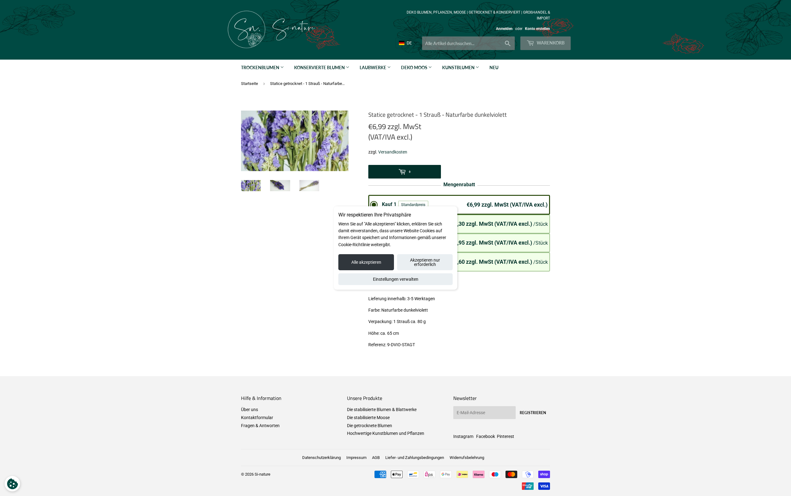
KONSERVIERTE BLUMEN (320, 67)
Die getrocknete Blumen (369, 425)
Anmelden (504, 29)
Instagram (463, 436)
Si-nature (262, 474)
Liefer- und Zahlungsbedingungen (414, 457)
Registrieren (533, 412)
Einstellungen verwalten (395, 279)
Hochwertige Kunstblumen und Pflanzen (385, 433)
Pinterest (505, 436)
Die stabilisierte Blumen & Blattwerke (382, 409)
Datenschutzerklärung (321, 457)
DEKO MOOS (414, 67)
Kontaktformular (257, 417)
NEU (493, 67)
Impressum (356, 457)
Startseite (249, 83)
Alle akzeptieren (366, 262)
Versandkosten (392, 151)
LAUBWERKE (373, 67)
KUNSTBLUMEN (459, 67)
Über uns (249, 409)
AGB (376, 457)
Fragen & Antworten (260, 425)
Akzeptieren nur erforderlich (425, 262)
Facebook (485, 436)
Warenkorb (550, 42)
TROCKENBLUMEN (260, 67)
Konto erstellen (537, 29)
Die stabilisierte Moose (368, 417)
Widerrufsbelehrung (467, 457)
